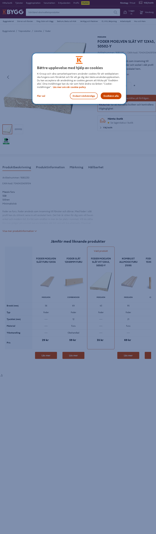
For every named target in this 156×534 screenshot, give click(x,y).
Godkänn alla (111, 96)
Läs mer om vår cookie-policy (69, 87)
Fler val (41, 96)
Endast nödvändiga (84, 96)
